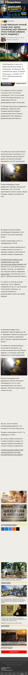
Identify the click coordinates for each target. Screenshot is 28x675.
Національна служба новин (14, 623)
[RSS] (14, 529)
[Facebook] (3, 529)
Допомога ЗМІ (22, 662)
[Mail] (17, 529)
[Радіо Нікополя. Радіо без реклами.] (14, 497)
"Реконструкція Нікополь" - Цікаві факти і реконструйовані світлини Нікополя (12, 579)
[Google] (10, 529)
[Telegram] (6, 529)
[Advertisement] (14, 136)
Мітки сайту (19, 664)
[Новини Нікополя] (13, 1)
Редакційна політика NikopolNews (10, 662)
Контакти (8, 664)
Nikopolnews (6, 74)
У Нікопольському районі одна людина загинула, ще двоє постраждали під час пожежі (12, 452)
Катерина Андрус (14, 37)
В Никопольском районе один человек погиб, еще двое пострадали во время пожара (12, 262)
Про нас (14, 664)
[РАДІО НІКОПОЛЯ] (14, 512)
